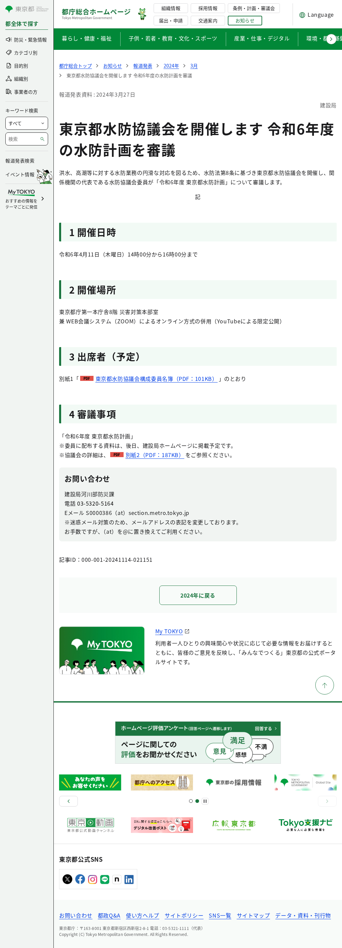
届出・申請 (170, 20)
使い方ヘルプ (142, 915)
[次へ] (327, 801)
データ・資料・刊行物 (303, 915)
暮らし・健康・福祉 (87, 38)
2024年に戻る (197, 595)
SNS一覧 (220, 915)
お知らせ (244, 20)
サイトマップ (253, 915)
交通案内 (207, 20)
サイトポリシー (184, 915)
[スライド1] (191, 801)
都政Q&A (109, 915)
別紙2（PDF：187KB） (155, 455)
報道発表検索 (19, 160)
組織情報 (170, 8)
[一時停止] (205, 801)
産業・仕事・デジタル (262, 38)
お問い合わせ (76, 915)
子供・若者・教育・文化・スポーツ (173, 38)
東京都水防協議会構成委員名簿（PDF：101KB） (157, 379)
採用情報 (207, 8)
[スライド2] (197, 801)
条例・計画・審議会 (254, 8)
